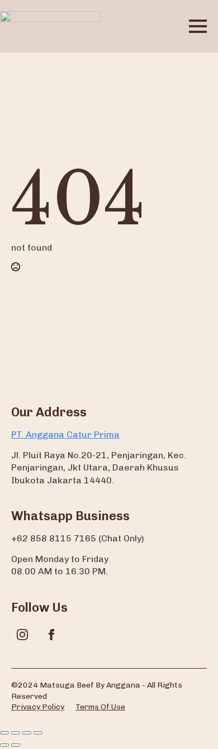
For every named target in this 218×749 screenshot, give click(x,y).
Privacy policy (37, 707)
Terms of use (100, 707)
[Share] (26, 732)
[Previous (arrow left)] (4, 745)
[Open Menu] (198, 26)
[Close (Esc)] (38, 732)
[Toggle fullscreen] (15, 732)
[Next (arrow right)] (15, 745)
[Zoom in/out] (4, 732)
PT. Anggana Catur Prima (65, 434)
